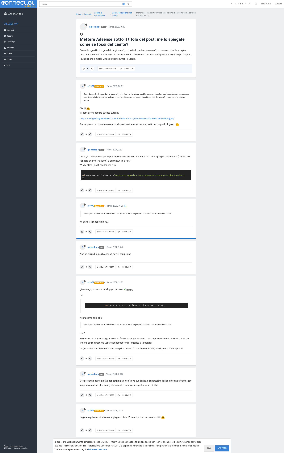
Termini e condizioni (16, 446)
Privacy (6, 446)
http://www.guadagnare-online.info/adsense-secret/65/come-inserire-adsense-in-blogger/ (127, 118)
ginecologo (95, 27)
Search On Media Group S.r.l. (18, 448)
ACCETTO (222, 448)
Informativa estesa (97, 449)
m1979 (90, 86)
